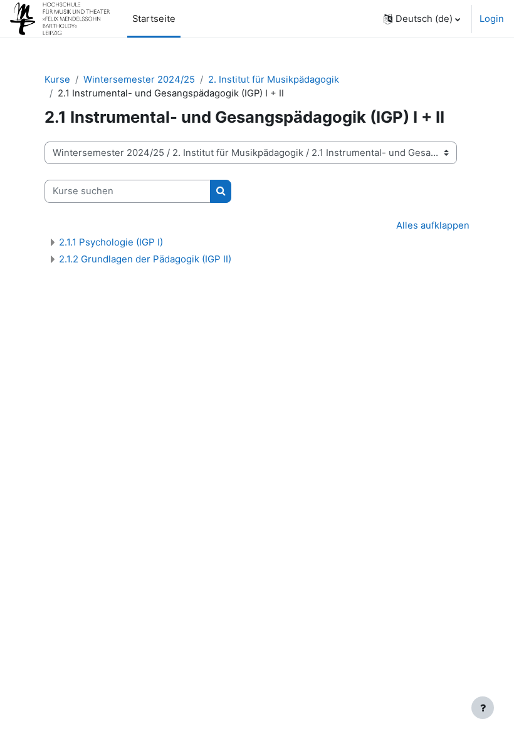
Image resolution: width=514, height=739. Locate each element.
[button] (422, 19)
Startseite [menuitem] (154, 18)
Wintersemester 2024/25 (139, 79)
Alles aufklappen (432, 225)
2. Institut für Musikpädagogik (273, 79)
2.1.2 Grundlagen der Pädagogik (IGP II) (145, 259)
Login (492, 18)
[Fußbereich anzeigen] (482, 707)
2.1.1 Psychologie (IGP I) (111, 242)
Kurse (57, 79)
